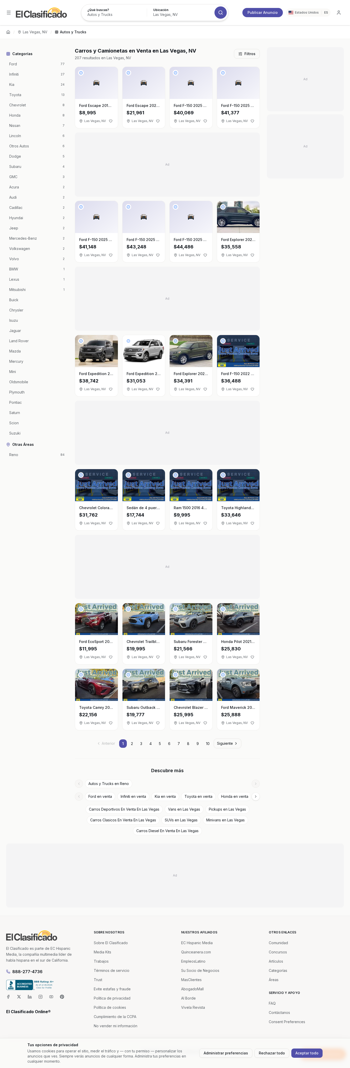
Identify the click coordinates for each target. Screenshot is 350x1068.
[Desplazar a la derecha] (256, 784)
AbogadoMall (192, 989)
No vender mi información (115, 1026)
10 (208, 743)
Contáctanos (279, 1012)
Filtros (249, 54)
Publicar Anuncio (263, 12)
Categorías (278, 970)
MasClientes (191, 980)
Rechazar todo (272, 1053)
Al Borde (188, 998)
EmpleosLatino (193, 961)
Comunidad (278, 943)
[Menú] (9, 12)
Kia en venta (165, 796)
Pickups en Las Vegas (227, 809)
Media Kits (102, 952)
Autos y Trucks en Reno (108, 783)
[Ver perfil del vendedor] (81, 73)
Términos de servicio (111, 970)
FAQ (272, 1003)
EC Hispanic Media (197, 943)
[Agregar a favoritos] (111, 121)
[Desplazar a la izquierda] (79, 784)
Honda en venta (234, 796)
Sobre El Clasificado (111, 943)
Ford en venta (100, 796)
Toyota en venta (198, 796)
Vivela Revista (193, 1007)
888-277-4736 (27, 971)
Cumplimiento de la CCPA (115, 1016)
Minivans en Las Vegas (225, 820)
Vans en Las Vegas (184, 809)
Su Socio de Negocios (200, 970)
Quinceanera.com (196, 952)
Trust (98, 980)
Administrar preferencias (226, 1053)
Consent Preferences (287, 1022)
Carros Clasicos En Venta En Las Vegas (123, 820)
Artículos (276, 961)
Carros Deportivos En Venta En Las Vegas (124, 809)
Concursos (278, 952)
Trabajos (101, 961)
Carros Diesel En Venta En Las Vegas (167, 831)
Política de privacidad (112, 998)
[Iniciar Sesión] (339, 12)
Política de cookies (110, 1007)
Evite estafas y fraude (112, 989)
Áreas (274, 980)
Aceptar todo (306, 1053)
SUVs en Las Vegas (181, 820)
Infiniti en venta (133, 796)
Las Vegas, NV (35, 32)
